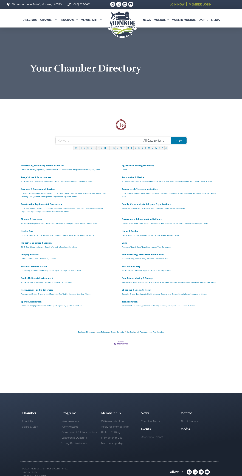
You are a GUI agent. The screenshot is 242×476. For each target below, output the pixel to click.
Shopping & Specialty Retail (136, 289)
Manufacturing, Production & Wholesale (143, 254)
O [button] (128, 148)
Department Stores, (169, 294)
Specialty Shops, (128, 294)
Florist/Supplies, (140, 235)
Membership (89, 19)
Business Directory (86, 332)
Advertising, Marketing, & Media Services (42, 165)
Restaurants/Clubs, (29, 294)
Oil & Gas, (25, 247)
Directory (29, 19)
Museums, (83, 181)
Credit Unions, (86, 223)
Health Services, (69, 235)
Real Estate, (127, 282)
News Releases (102, 332)
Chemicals (72, 247)
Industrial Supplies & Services (36, 242)
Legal (125, 242)
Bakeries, (80, 294)
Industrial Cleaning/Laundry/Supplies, (51, 247)
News (147, 19)
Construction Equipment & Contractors (41, 204)
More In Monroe (184, 19)
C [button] (88, 148)
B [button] (84, 148)
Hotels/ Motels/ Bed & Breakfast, (35, 258)
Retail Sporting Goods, (56, 305)
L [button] (117, 148)
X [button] (159, 148)
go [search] (180, 140)
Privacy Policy (29, 472)
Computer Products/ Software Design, (200, 193)
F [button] (98, 148)
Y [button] (162, 148)
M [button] (121, 148)
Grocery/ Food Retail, (46, 294)
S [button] (142, 148)
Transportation (130, 301)
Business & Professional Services (38, 189)
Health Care (27, 231)
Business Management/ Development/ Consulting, (42, 193)
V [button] (152, 148)
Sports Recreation (74, 305)
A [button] (81, 148)
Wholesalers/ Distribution (157, 258)
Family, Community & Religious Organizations (146, 204)
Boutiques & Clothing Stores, (148, 294)
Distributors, (140, 258)
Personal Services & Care (34, 266)
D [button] (91, 148)
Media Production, (53, 169)
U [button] (149, 148)
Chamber (46, 19)
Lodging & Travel (30, 254)
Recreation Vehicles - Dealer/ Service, (191, 181)
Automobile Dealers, (130, 181)
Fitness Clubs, (82, 235)
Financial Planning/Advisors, (67, 223)
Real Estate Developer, (200, 282)
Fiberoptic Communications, (172, 193)
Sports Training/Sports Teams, (33, 305)
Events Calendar (118, 332)
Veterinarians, (128, 270)
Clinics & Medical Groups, (31, 235)
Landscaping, (127, 235)
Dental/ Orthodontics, (52, 235)
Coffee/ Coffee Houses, (66, 294)
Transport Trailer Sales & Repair (181, 305)
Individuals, (155, 223)
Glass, (32, 247)
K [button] (114, 148)
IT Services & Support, (131, 193)
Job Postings (142, 332)
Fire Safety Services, (165, 235)
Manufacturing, (128, 258)
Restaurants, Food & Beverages (37, 289)
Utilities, (47, 282)
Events (203, 19)
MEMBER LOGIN (200, 4)
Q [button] (135, 148)
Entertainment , (27, 181)
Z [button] (166, 148)
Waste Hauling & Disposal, (32, 282)
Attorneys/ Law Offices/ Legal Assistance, (139, 247)
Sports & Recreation (31, 301)
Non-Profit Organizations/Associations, (138, 208)
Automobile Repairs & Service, (152, 181)
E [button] (94, 148)
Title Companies (164, 247)
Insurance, (50, 223)
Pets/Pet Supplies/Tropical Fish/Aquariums (153, 270)
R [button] (139, 148)
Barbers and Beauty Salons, (42, 270)
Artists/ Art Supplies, (69, 181)
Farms (124, 169)
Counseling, (25, 270)
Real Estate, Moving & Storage (137, 278)
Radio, (23, 169)
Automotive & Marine (133, 177)
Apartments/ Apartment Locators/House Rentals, (169, 282)
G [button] (101, 148)
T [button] (145, 148)
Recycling (68, 282)
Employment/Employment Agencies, (56, 196)
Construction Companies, (31, 208)
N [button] (124, 148)
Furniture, (152, 235)
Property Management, (30, 196)
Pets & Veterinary (131, 266)
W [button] (156, 148)
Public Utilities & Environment (37, 278)
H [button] (105, 148)
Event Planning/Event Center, (47, 181)
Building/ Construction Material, (90, 208)
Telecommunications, (150, 193)
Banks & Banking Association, (33, 223)
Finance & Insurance (31, 219)
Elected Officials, (168, 223)
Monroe (160, 19)
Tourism (52, 258)
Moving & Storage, (140, 282)
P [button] (132, 148)
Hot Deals (130, 332)
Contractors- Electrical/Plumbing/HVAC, (59, 208)
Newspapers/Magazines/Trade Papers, (78, 169)
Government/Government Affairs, (136, 223)
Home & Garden (130, 231)
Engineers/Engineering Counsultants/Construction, (42, 211)
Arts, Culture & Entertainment (36, 177)
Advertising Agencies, (36, 169)
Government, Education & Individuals (142, 219)
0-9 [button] (76, 148)
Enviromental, (58, 282)
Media (215, 19)
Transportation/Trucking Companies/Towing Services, (144, 305)
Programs (67, 19)
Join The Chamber (156, 332)
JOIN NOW (177, 4)
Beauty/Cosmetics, (68, 270)
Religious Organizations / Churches (170, 208)
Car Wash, (170, 181)
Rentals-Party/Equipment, (189, 294)
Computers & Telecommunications (140, 189)
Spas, (57, 270)
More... (98, 169)
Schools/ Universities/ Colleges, (189, 223)
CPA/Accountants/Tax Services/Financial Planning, (85, 193)
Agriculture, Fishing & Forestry (138, 165)
